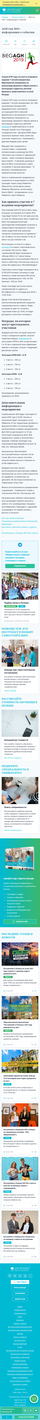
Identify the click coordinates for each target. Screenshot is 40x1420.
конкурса (6, 247)
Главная (5, 17)
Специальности (20, 1313)
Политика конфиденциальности (20, 1374)
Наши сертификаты (20, 1378)
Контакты (20, 1320)
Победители (24, 338)
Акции (20, 1307)
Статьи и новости (18, 17)
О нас (20, 1347)
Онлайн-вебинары (20, 1364)
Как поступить (20, 1340)
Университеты (20, 1310)
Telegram (22, 1405)
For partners (20, 1293)
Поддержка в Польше (20, 1368)
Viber (16, 1405)
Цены (20, 1317)
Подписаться (20, 566)
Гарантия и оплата (20, 1384)
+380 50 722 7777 (20, 1403)
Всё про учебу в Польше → (14, 518)
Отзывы (20, 1334)
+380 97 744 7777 (20, 1400)
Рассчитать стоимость (13, 758)
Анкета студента (20, 1324)
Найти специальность (13, 830)
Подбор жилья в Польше (16, 603)
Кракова (5, 127)
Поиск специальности (15, 807)
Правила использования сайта (20, 1371)
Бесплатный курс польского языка (20, 1351)
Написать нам (20, 1299)
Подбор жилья (20, 1361)
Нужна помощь (10, 691)
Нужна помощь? (20, 1288)
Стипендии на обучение (20, 1357)
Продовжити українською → (14, 5)
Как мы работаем (20, 1344)
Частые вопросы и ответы (20, 1381)
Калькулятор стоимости (16, 740)
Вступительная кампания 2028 (20, 1330)
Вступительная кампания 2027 (20, 1327)
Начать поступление (26, 1417)
